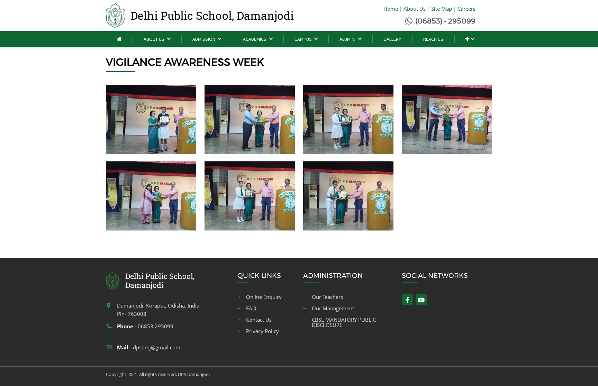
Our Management (333, 308)
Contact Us (259, 319)
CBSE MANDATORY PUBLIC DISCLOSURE (344, 322)
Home (390, 8)
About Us (415, 8)
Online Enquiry (264, 297)
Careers (466, 8)
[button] (469, 39)
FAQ (251, 308)
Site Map (441, 8)
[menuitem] (119, 39)
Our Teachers (327, 297)
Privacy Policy (262, 331)
